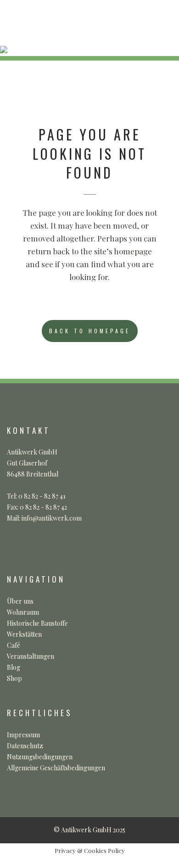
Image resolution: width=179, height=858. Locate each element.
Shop (14, 678)
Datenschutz (25, 745)
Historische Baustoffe (37, 623)
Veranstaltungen (30, 656)
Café (13, 645)
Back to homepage (89, 331)
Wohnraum (23, 612)
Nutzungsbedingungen (40, 756)
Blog (13, 667)
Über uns (20, 601)
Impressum (23, 734)
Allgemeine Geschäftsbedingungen (56, 767)
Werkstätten (24, 634)
